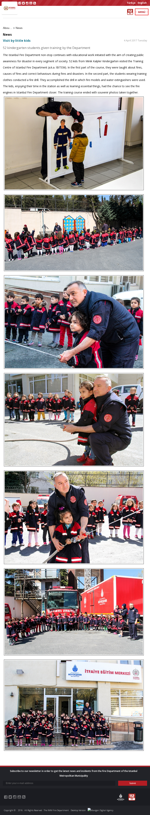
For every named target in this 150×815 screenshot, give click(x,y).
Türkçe (131, 2)
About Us (8, 27)
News (19, 27)
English (142, 2)
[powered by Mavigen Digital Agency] (100, 810)
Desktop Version (78, 810)
